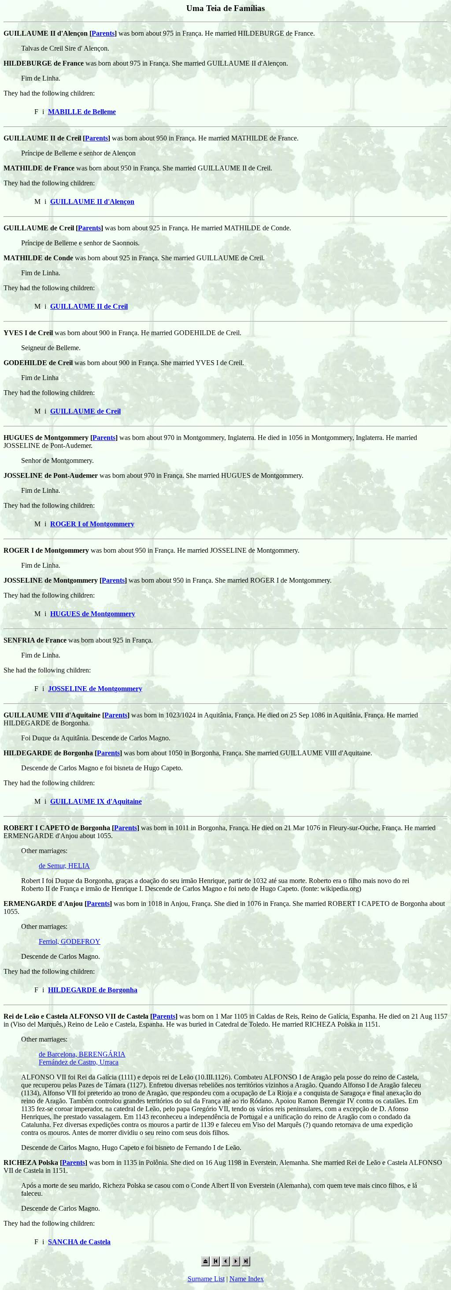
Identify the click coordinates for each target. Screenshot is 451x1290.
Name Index (246, 1279)
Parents (103, 33)
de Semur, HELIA (64, 865)
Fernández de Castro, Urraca (78, 1062)
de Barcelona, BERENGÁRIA (82, 1054)
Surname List (206, 1279)
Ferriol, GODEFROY (69, 941)
